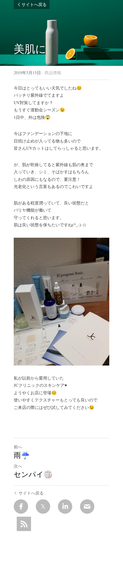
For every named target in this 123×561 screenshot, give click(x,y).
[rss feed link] (24, 524)
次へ (18, 466)
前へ (18, 447)
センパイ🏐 (33, 474)
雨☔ (22, 455)
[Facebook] (21, 506)
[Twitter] (43, 506)
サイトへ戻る (34, 4)
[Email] (87, 506)
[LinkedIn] (65, 506)
